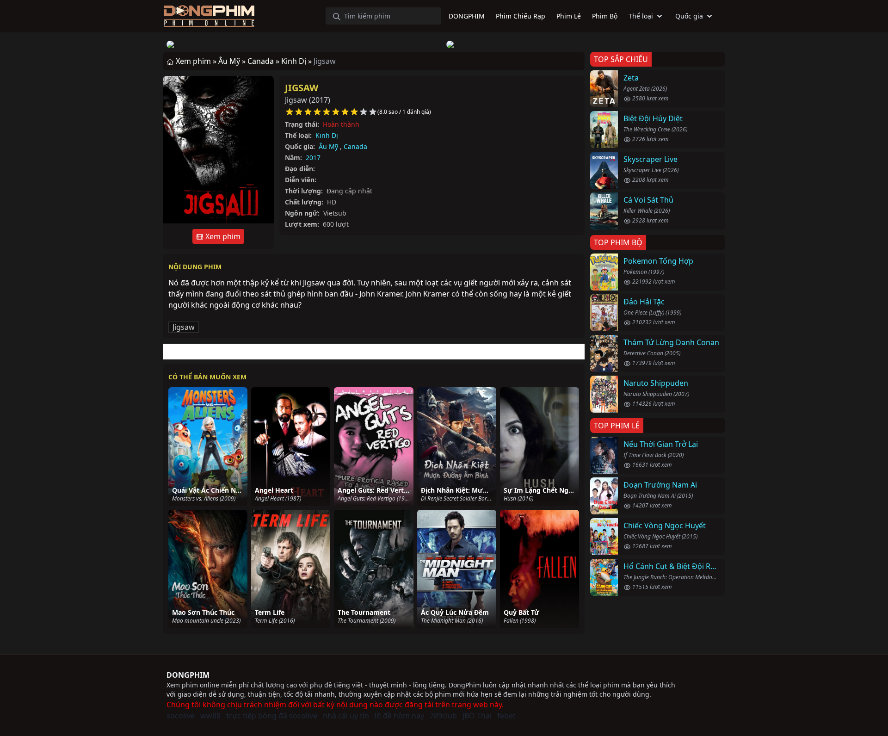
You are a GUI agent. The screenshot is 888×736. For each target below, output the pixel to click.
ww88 (210, 716)
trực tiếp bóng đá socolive (271, 716)
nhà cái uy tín (346, 716)
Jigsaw (301, 87)
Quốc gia (689, 16)
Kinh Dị (326, 135)
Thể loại (641, 16)
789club (443, 716)
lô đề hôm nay (399, 716)
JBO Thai (477, 716)
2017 (313, 157)
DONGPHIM (188, 675)
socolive (180, 716)
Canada (355, 146)
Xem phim (222, 236)
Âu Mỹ (328, 146)
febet (506, 716)
